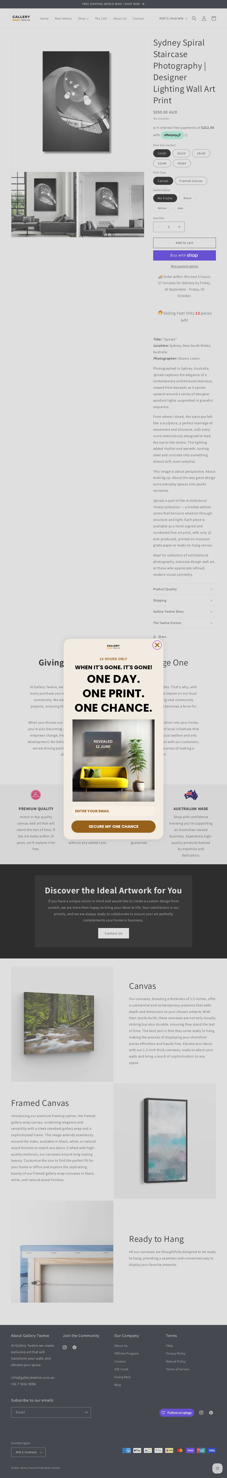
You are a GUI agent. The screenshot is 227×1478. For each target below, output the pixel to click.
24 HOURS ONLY (113, 659)
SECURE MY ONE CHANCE (114, 826)
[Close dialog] (157, 645)
